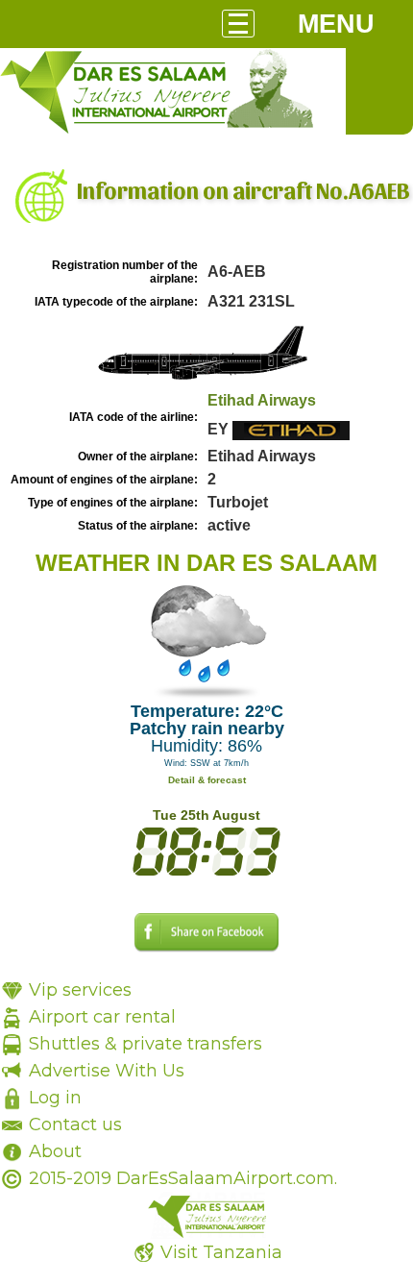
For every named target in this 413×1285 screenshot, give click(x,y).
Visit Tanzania (221, 1252)
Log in (55, 1097)
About (55, 1151)
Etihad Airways (261, 400)
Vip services (80, 990)
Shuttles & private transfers (145, 1043)
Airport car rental (102, 1016)
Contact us (75, 1124)
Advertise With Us (106, 1070)
